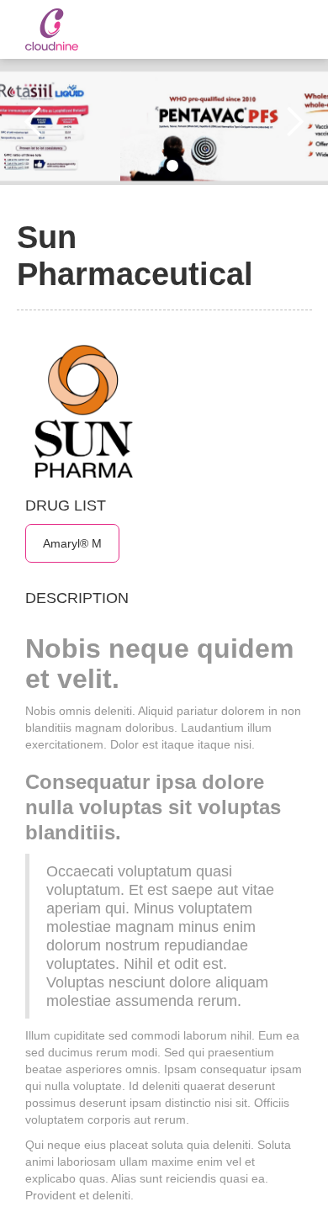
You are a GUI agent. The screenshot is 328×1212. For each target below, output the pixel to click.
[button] (33, 122)
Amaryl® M (72, 543)
